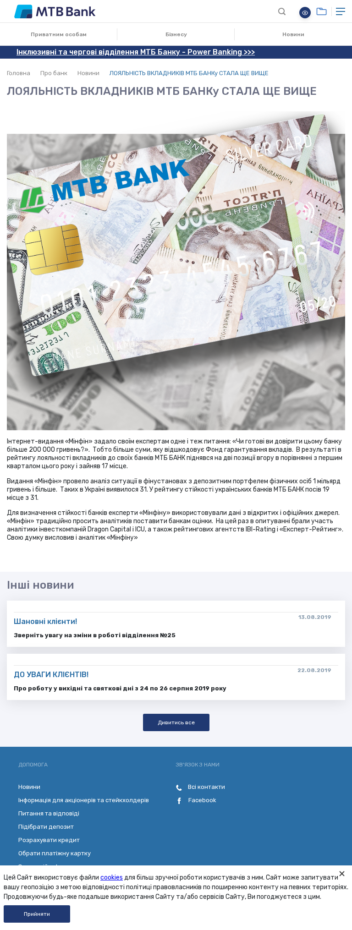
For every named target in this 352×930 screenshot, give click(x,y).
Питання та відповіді (48, 813)
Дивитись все (176, 722)
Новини (293, 34)
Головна (18, 73)
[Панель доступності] (305, 12)
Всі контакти (206, 786)
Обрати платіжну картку (54, 853)
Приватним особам (59, 34)
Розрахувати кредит (49, 840)
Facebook (201, 800)
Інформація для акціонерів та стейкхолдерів (83, 800)
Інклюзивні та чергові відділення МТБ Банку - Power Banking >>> (135, 52)
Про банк (53, 73)
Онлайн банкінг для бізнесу (321, 11)
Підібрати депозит (46, 826)
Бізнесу (176, 34)
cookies (111, 877)
